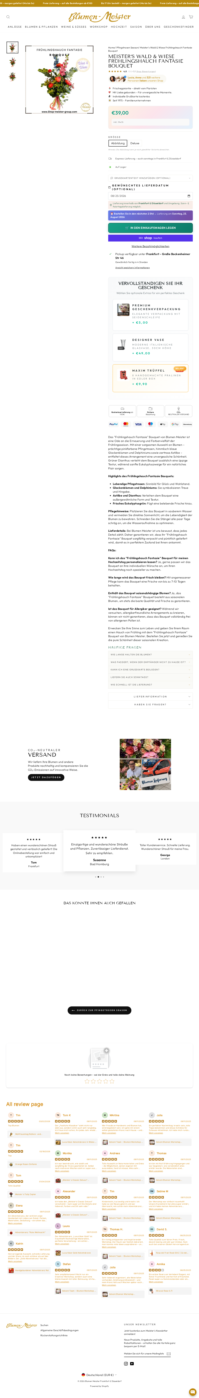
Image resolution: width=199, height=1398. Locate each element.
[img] (15, 1121)
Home (111, 47)
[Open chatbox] (193, 1392)
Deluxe (134, 143)
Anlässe (15, 26)
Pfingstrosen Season (127, 47)
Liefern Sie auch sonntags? (129, 677)
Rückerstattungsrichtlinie (53, 1335)
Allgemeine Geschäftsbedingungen (59, 1330)
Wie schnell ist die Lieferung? (131, 684)
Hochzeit (119, 26)
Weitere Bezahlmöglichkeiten (150, 246)
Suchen (44, 1325)
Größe (114, 137)
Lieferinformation (150, 696)
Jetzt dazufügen (46, 777)
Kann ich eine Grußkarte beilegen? (135, 669)
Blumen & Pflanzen (41, 26)
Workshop (99, 26)
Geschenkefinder (179, 26)
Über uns (153, 26)
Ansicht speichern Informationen (132, 267)
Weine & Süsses (74, 26)
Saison (136, 26)
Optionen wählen (28, 979)
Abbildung (118, 143)
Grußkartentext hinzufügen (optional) (142, 178)
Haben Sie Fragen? (150, 704)
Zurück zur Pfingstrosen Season (101, 1010)
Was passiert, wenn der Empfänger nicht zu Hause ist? (148, 662)
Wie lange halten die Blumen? (131, 654)
